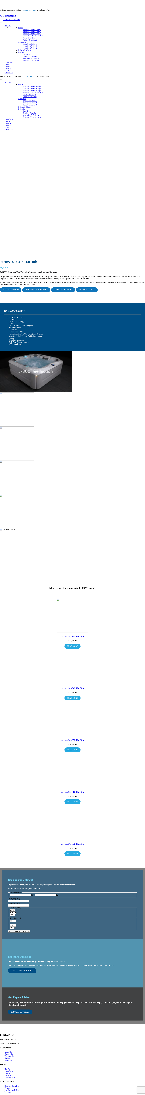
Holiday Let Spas (24, 50)
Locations (8, 1060)
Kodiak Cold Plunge (30, 40)
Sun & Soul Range (29, 38)
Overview (26, 54)
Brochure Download (30, 56)
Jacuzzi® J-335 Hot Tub (72, 636)
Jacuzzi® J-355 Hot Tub (72, 740)
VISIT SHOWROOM (11, 290)
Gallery (7, 1058)
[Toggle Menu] (1, 22)
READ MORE (72, 646)
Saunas (7, 64)
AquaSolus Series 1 (30, 44)
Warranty (8, 1092)
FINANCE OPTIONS (87, 290)
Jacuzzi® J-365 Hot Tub (72, 792)
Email (14, 899)
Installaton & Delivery (12, 1090)
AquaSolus (22, 42)
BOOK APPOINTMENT (63, 290)
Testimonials (9, 1056)
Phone (14, 903)
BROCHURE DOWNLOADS (36, 290)
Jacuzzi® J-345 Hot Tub (72, 688)
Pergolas (8, 66)
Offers (7, 71)
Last (57, 895)
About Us (8, 1052)
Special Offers (10, 1077)
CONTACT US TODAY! (20, 1012)
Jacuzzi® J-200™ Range (32, 30)
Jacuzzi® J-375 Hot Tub (72, 844)
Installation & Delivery (31, 58)
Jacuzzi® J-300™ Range (32, 32)
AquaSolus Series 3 (30, 48)
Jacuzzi (20, 28)
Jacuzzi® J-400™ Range (32, 34)
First (32, 895)
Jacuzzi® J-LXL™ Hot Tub (33, 36)
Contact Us (9, 73)
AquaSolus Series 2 (30, 46)
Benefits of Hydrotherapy (32, 60)
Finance (7, 1088)
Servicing (8, 68)
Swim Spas (9, 62)
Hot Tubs (8, 26)
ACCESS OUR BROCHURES (22, 971)
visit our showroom (29, 10)
